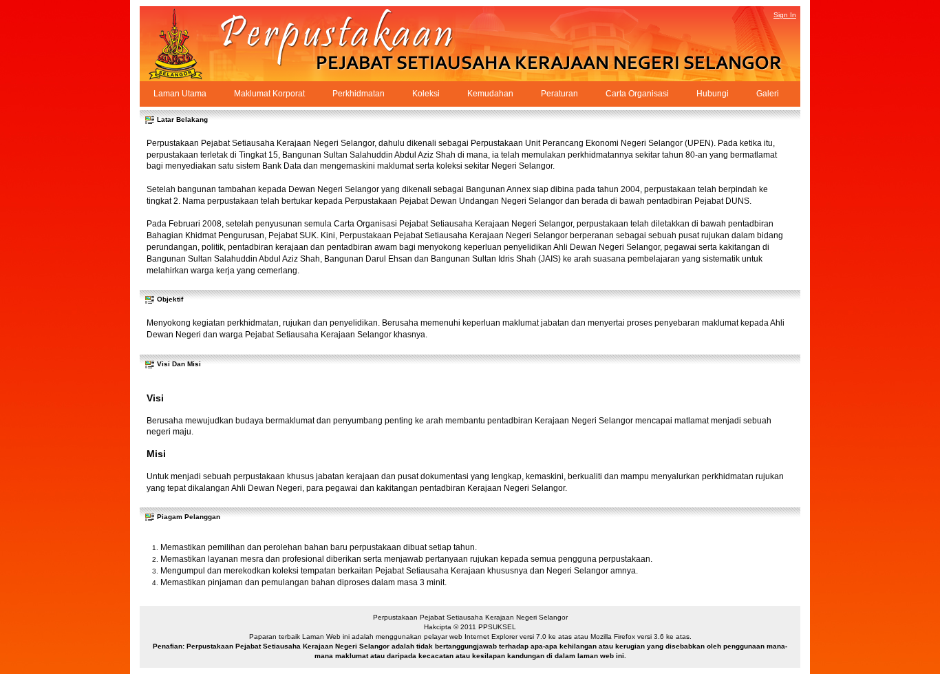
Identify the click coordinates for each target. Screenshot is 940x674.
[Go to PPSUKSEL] (187, 43)
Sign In (784, 15)
